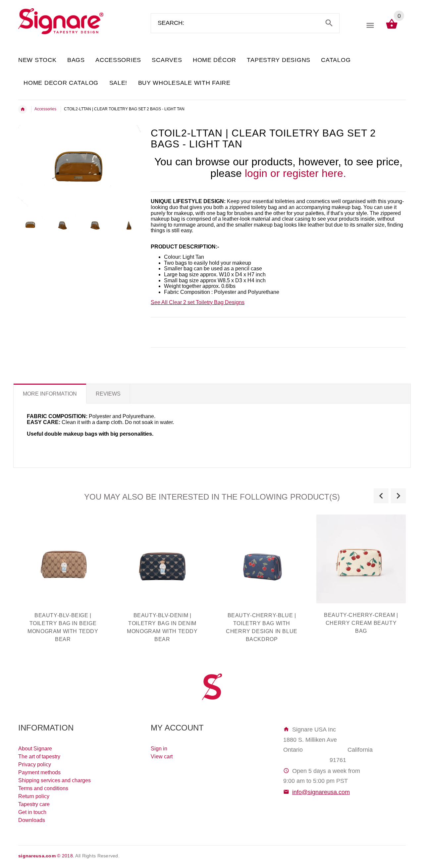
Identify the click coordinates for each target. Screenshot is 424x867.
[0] (392, 28)
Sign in (159, 748)
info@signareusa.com (321, 792)
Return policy (33, 796)
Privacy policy (34, 764)
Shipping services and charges (54, 780)
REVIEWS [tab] (108, 394)
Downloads (31, 820)
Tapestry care (34, 804)
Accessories (45, 109)
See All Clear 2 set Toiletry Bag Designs (197, 302)
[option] (30, 224)
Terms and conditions (43, 788)
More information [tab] (50, 394)
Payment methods (39, 772)
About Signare (35, 748)
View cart (162, 756)
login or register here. (295, 173)
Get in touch (32, 812)
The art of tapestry (39, 756)
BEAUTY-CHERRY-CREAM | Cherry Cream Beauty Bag (361, 623)
